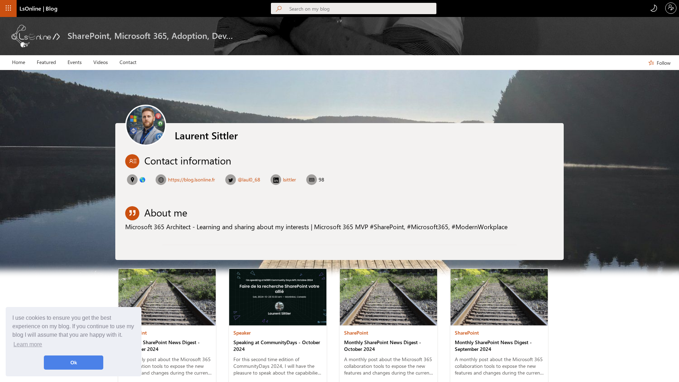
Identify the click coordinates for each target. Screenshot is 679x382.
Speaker (242, 332)
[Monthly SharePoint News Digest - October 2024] (388, 323)
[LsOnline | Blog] (35, 36)
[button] (8, 8)
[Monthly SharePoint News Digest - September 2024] (499, 323)
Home (18, 62)
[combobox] (362, 8)
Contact (128, 62)
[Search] (280, 9)
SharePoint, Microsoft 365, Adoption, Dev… (150, 35)
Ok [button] (73, 362)
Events (75, 62)
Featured (46, 62)
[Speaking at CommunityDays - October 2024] (279, 323)
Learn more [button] (27, 344)
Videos (100, 62)
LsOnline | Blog (38, 8)
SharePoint (135, 332)
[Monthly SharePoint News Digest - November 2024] (167, 323)
